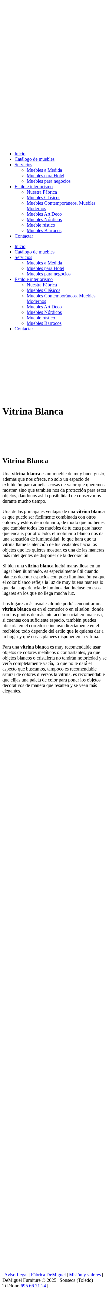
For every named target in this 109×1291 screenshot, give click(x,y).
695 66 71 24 (33, 1285)
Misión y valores (85, 1274)
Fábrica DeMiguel (48, 1274)
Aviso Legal (16, 1274)
